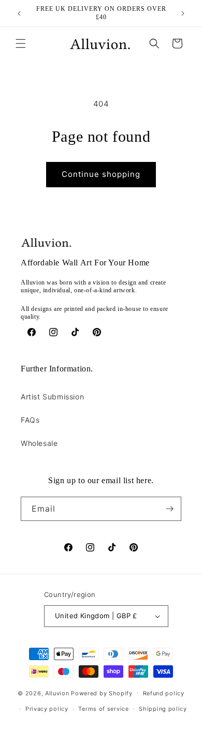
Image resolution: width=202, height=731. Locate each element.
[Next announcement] (182, 13)
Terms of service (103, 708)
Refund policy (163, 693)
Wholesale (39, 443)
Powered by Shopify (102, 692)
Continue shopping (101, 174)
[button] (20, 43)
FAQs (30, 419)
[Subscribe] (169, 509)
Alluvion (57, 692)
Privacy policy (46, 708)
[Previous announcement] (19, 13)
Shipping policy (163, 708)
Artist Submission (52, 396)
